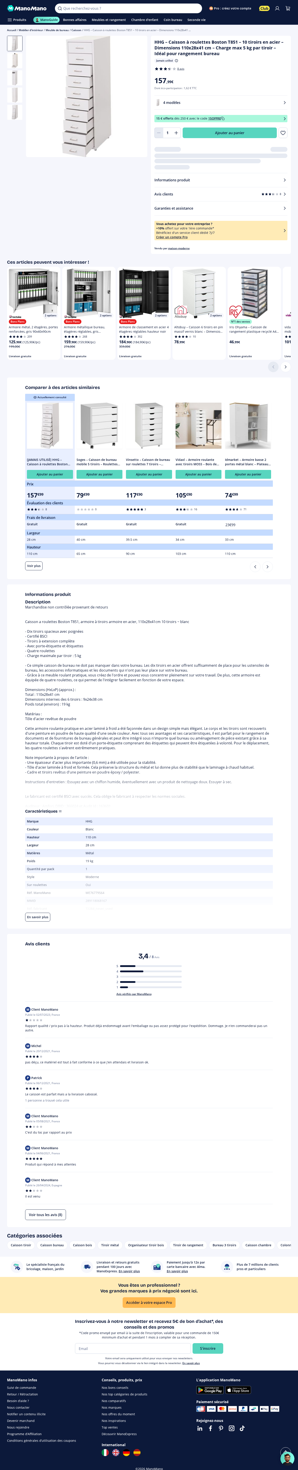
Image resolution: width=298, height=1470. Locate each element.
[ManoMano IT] (105, 1452)
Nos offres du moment (118, 1414)
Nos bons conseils (115, 1388)
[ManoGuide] (287, 1459)
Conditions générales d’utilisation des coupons (41, 1440)
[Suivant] (285, 367)
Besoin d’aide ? (18, 1401)
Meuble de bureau (57, 30)
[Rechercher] (60, 8)
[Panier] (288, 8)
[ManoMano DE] (126, 1452)
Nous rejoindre (18, 1427)
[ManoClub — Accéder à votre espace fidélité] (264, 8)
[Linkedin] (199, 1428)
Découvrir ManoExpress (119, 1434)
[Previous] (255, 566)
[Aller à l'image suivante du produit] (138, 97)
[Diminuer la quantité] (158, 133)
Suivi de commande (21, 1388)
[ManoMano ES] (137, 1452)
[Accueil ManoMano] (27, 8)
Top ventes (110, 1427)
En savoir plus (191, 1363)
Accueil (11, 30)
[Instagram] (231, 1428)
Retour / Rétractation (22, 1394)
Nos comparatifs (114, 1401)
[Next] (267, 566)
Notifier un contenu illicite (26, 1414)
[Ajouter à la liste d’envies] (283, 133)
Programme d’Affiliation (24, 1434)
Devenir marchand (21, 1421)
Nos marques (112, 1407)
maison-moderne (179, 248)
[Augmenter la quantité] (176, 133)
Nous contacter (18, 1407)
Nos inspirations (114, 1421)
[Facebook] (210, 1428)
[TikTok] (242, 1428)
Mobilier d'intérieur (31, 30)
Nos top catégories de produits (124, 1394)
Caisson (76, 30)
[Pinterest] (221, 1428)
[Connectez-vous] (277, 8)
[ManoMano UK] (115, 1452)
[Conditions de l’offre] (284, 118)
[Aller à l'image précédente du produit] (35, 97)
